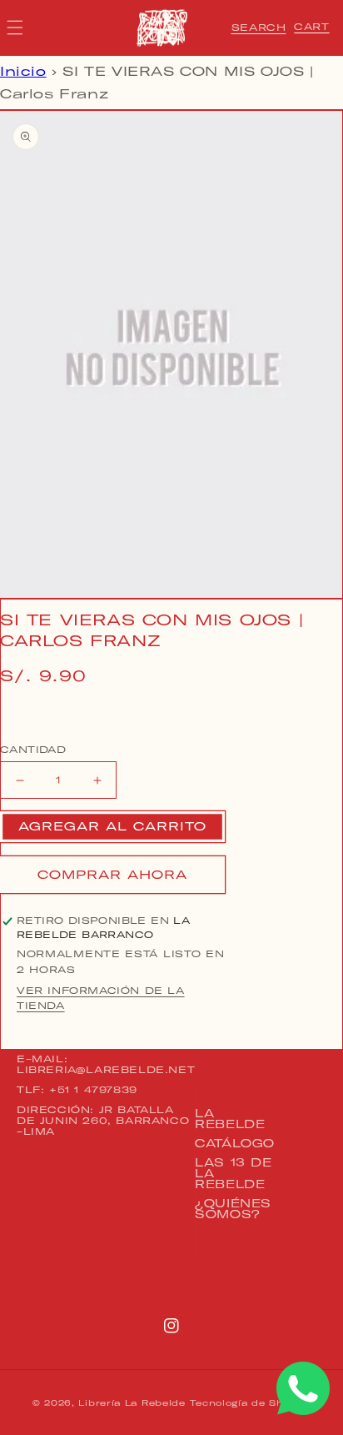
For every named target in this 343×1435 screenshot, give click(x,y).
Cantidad (33, 749)
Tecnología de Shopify (250, 1402)
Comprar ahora (112, 874)
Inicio (23, 71)
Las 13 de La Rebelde (233, 1173)
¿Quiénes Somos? (233, 1209)
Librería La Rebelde (131, 1402)
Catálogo (235, 1143)
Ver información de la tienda (101, 998)
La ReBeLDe (230, 1118)
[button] (259, 27)
